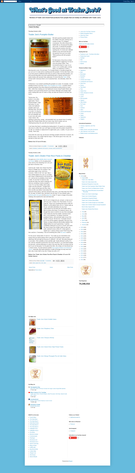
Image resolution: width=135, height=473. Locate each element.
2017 (82, 244)
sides (45, 262)
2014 (82, 251)
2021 (82, 236)
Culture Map (33, 451)
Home (51, 267)
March (83, 220)
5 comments (48, 260)
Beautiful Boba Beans (35, 406)
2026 (82, 176)
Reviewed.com (33, 440)
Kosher (82, 94)
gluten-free (49, 195)
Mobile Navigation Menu (86, 33)
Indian (81, 127)
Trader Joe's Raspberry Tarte (45, 328)
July (83, 211)
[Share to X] (63, 146)
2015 (82, 249)
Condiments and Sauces (86, 81)
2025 (82, 227)
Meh (81, 59)
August (84, 178)
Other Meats (83, 102)
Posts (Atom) (38, 270)
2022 (82, 233)
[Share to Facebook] (64, 146)
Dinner (82, 85)
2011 (82, 257)
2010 (82, 259)
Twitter (65, 77)
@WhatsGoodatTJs (75, 417)
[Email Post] (56, 146)
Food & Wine (33, 417)
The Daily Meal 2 (34, 421)
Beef (81, 72)
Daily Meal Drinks (34, 423)
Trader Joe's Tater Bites (87, 179)
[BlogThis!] (61, 146)
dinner (34, 262)
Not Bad (82, 58)
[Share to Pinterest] (66, 146)
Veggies (82, 119)
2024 (82, 229)
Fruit (81, 89)
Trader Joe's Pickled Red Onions (90, 209)
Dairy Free (83, 83)
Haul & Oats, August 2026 (88, 207)
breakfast (35, 148)
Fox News (32, 432)
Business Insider (34, 434)
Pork (81, 106)
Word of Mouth (33, 456)
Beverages (83, 74)
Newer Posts (32, 267)
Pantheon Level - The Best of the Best (89, 54)
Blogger (70, 461)
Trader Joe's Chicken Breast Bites (90, 200)
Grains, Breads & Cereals (86, 92)
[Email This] (59, 146)
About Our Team (84, 35)
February (84, 222)
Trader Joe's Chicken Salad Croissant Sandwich (94, 204)
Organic (82, 100)
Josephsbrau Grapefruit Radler (89, 198)
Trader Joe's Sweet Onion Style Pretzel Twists (50, 347)
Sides (81, 109)
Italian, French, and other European (89, 129)
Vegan (82, 115)
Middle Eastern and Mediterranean (89, 133)
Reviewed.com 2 (34, 441)
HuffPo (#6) (33, 447)
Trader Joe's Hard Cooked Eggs (90, 194)
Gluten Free (83, 91)
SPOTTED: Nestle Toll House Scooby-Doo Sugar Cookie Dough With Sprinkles (48, 388)
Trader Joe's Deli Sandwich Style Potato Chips (93, 186)
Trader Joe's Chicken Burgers (89, 196)
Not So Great (83, 61)
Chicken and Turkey (85, 79)
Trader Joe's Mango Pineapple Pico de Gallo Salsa (51, 356)
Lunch (81, 96)
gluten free (38, 262)
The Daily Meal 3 (34, 424)
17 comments (51, 146)
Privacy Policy (83, 37)
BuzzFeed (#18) (34, 449)
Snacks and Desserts (85, 111)
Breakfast (82, 76)
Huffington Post (33, 428)
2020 (82, 238)
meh (42, 262)
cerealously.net (34, 399)
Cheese (82, 77)
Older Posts (70, 267)
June (83, 214)
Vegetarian (83, 117)
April (83, 218)
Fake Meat (83, 87)
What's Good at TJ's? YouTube (38, 392)
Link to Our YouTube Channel (87, 31)
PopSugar (32, 438)
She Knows (33, 455)
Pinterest (72, 424)
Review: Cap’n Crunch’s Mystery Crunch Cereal (41, 400)
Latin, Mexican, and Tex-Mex (87, 131)
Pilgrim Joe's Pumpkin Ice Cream (52, 85)
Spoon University (34, 443)
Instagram (72, 431)
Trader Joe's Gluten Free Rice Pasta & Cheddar (49, 156)
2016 (82, 246)
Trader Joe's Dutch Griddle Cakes (46, 319)
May (83, 216)
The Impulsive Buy (35, 387)
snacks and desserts (57, 148)
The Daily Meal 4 (34, 426)
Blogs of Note (33, 445)
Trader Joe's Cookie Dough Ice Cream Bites (93, 202)
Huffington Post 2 (34, 430)
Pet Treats (82, 104)
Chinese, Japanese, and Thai (87, 125)
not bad (50, 148)
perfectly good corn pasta (35, 195)
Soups (82, 113)
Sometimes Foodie (35, 404)
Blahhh (82, 63)
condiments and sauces (42, 148)
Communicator (33, 436)
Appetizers (83, 70)
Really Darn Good (84, 56)
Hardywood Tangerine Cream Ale (90, 184)
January (84, 224)
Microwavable (83, 98)
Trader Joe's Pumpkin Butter (41, 34)
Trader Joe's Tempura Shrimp (45, 337)
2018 (82, 242)
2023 (82, 231)
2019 (82, 240)
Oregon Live (33, 453)
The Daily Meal (33, 419)
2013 (82, 253)
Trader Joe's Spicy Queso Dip (89, 182)
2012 (82, 255)
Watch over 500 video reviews (86, 44)
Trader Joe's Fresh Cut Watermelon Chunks (93, 188)
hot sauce (63, 232)
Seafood (82, 107)
